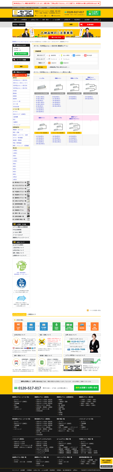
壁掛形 (15, 93)
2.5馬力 (15, 161)
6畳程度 (61, 449)
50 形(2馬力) (39, 100)
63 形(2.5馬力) (40, 104)
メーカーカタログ (18, 235)
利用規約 (59, 470)
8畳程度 (67, 449)
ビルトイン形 (16, 101)
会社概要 (87, 19)
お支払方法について (18, 250)
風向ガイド (71, 429)
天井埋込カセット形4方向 (20, 80)
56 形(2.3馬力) (40, 102)
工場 (60, 411)
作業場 (60, 412)
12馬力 (15, 179)
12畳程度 (61, 451)
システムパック (40, 453)
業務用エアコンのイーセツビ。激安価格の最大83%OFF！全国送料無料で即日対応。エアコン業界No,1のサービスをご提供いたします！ (23, 13)
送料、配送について (18, 253)
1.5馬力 (15, 150)
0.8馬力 (83, 461)
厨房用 (15, 98)
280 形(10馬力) (56, 106)
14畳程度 (68, 451)
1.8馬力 (15, 153)
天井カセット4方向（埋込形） (44, 399)
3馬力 (14, 163)
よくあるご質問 (17, 232)
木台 (73, 431)
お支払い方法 (34, 19)
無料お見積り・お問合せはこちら (94, 13)
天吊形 (15, 90)
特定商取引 (77, 19)
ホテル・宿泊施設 (18, 137)
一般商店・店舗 (63, 401)
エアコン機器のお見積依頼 (20, 227)
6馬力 (14, 171)
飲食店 (60, 403)
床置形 (15, 96)
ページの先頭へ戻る (95, 310)
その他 (60, 414)
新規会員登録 (56, 15)
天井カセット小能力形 (26, 447)
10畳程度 (74, 449)
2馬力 (14, 155)
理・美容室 (62, 405)
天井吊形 (38, 407)
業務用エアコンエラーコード (21, 237)
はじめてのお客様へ (18, 245)
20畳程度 (61, 453)
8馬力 (14, 174)
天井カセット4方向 (86, 449)
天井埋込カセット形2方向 (20, 85)
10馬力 (15, 177)
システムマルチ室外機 (42, 451)
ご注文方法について (18, 247)
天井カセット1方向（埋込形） (44, 403)
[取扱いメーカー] (73, 370)
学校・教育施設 (17, 143)
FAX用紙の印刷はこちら (76, 351)
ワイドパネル (62, 429)
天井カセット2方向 (19, 443)
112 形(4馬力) (40, 108)
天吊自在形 (16, 106)
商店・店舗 (16, 132)
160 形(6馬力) (40, 111)
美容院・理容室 (17, 140)
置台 (68, 431)
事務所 (60, 399)
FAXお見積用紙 (17, 229)
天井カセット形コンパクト (20, 83)
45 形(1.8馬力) (40, 98)
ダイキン (15, 111)
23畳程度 (68, 453)
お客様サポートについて (19, 255)
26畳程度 (75, 453)
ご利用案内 (24, 19)
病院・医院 (62, 409)
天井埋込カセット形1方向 (20, 88)
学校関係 (61, 407)
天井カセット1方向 (19, 441)
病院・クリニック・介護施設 (21, 145)
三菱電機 (15, 117)
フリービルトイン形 (26, 445)
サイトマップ (15, 470)
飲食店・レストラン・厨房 (20, 135)
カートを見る (40, 15)
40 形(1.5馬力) (40, 97)
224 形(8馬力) (56, 104)
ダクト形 (15, 104)
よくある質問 (56, 19)
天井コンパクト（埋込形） (43, 405)
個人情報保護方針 (67, 470)
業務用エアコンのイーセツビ (20, 41)
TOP (15, 19)
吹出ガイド (62, 431)
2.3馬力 (15, 158)
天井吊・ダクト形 (64, 461)
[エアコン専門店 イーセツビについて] (73, 363)
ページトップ (107, 466)
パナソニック (16, 124)
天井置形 (29, 461)
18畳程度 (75, 451)
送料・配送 (45, 19)
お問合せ (75, 470)
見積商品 (96, 19)
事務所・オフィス (18, 129)
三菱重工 (15, 122)
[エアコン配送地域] (92, 363)
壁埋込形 (16, 445)
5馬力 (14, 169)
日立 (14, 119)
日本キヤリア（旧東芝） (19, 114)
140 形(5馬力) (40, 109)
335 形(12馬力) (56, 142)
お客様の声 (67, 19)
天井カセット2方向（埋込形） (44, 401)
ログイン (48, 15)
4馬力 (14, 166)
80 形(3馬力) (39, 106)
